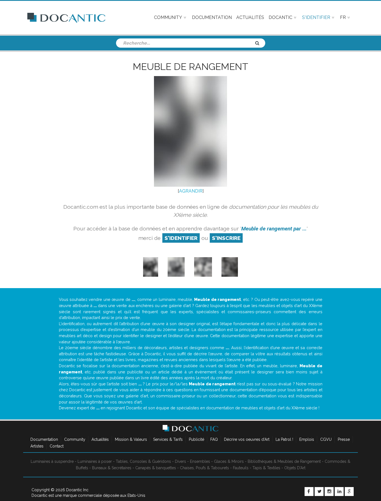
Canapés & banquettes (155, 468)
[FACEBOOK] (309, 491)
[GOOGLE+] (349, 491)
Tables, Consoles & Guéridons (143, 461)
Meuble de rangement (190, 66)
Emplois (306, 439)
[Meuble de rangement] (229, 266)
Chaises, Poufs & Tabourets (204, 468)
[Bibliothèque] (150, 266)
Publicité (196, 439)
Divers (180, 461)
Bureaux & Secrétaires (111, 468)
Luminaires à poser (95, 461)
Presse (344, 439)
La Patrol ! (284, 439)
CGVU (326, 439)
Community (74, 439)
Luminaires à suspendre (52, 461)
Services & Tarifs (168, 439)
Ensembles (200, 461)
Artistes (37, 446)
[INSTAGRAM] (329, 491)
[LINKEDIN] (339, 491)
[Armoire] (176, 266)
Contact (57, 446)
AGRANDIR (190, 191)
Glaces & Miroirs (229, 461)
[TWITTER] (319, 491)
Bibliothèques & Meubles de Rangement (284, 461)
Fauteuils (241, 468)
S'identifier (181, 238)
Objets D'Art (294, 468)
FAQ (214, 439)
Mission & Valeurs (131, 439)
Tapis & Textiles (266, 468)
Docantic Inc (77, 490)
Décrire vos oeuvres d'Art (246, 439)
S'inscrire (226, 238)
